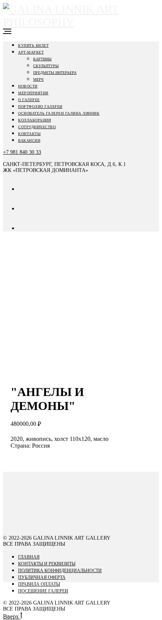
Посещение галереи (43, 591)
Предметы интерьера (54, 73)
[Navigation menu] (7, 31)
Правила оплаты (39, 584)
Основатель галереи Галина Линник (58, 113)
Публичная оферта (42, 577)
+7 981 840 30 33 (22, 152)
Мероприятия (33, 93)
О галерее (29, 100)
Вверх (11, 616)
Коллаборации (34, 120)
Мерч (38, 79)
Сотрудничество (37, 127)
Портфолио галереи (40, 106)
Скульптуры (46, 66)
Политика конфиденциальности (60, 570)
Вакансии (29, 140)
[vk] (23, 189)
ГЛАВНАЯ (29, 557)
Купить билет (33, 45)
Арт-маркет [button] (31, 52)
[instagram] (23, 208)
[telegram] (23, 228)
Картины (42, 59)
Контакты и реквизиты (46, 563)
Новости (28, 86)
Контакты (29, 134)
